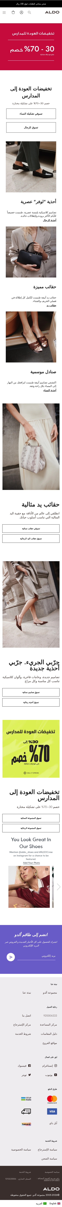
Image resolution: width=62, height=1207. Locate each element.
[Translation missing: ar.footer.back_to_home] (51, 1189)
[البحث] (29, 12)
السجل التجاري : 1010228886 (18, 1179)
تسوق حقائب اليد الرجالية (30, 538)
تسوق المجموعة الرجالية (31, 828)
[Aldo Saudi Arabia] (52, 13)
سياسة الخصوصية (52, 1172)
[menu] (48, 1203)
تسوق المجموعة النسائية (31, 818)
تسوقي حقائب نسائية (31, 528)
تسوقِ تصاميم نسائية (31, 692)
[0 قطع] (12, 12)
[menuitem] (41, 1203)
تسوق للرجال (31, 127)
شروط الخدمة (25, 1172)
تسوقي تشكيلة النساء (31, 114)
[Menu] (4, 12)
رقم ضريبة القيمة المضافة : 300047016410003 (48, 1179)
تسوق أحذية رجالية (31, 702)
